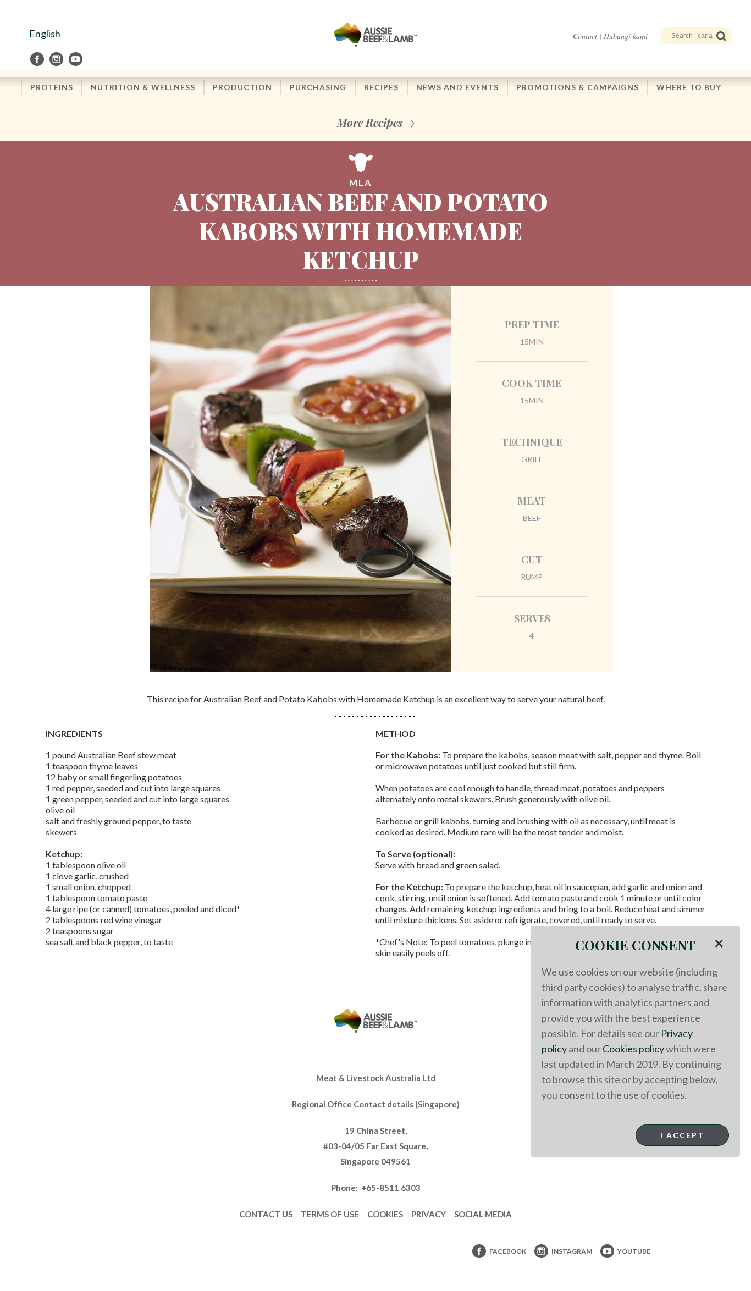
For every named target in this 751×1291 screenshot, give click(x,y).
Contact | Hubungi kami (610, 36)
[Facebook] (38, 59)
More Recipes (369, 122)
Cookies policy (633, 1049)
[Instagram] (57, 59)
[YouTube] (76, 59)
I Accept (682, 1135)
